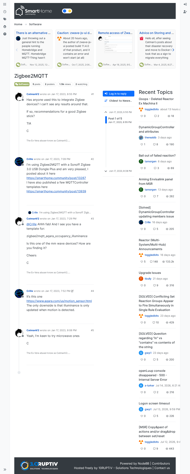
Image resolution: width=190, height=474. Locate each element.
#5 (92, 330)
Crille (30, 159)
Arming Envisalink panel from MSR (156, 181)
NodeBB (143, 463)
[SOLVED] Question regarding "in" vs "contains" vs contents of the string (157, 340)
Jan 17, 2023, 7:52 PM (57, 290)
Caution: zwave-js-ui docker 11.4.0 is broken (88, 33)
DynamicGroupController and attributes (156, 129)
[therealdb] (141, 137)
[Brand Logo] (37, 10)
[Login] (185, 4)
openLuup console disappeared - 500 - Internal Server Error (153, 375)
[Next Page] (173, 50)
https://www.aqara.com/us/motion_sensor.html (59, 301)
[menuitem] (185, 4)
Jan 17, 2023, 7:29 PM (63, 218)
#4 (92, 290)
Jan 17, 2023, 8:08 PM (64, 330)
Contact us (162, 468)
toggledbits (152, 109)
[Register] (185, 12)
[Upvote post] (76, 148)
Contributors (161, 463)
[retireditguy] (141, 109)
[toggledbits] (141, 255)
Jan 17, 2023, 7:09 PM (57, 159)
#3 (92, 218)
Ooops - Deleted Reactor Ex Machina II (156, 101)
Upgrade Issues (150, 273)
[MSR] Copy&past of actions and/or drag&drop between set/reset (157, 431)
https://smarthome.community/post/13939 (56, 191)
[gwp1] (141, 316)
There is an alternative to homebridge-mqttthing (50, 33)
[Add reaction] (70, 148)
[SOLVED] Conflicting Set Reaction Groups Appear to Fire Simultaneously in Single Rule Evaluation (157, 303)
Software (25, 64)
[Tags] (4, 19)
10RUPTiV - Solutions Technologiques (125, 468)
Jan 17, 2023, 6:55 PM (64, 94)
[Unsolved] (4, 34)
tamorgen (150, 161)
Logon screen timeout (154, 403)
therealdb (150, 137)
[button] (4, 470)
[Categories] (4, 4)
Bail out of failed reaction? (157, 155)
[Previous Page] (16, 50)
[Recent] (4, 12)
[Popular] (4, 27)
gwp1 (148, 353)
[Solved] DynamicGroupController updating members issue (156, 212)
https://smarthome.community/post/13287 (56, 178)
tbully (148, 278)
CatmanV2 (33, 94)
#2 (92, 159)
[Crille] (141, 222)
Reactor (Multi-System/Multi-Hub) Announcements (152, 244)
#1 (92, 94)
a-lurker (149, 385)
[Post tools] (90, 148)
